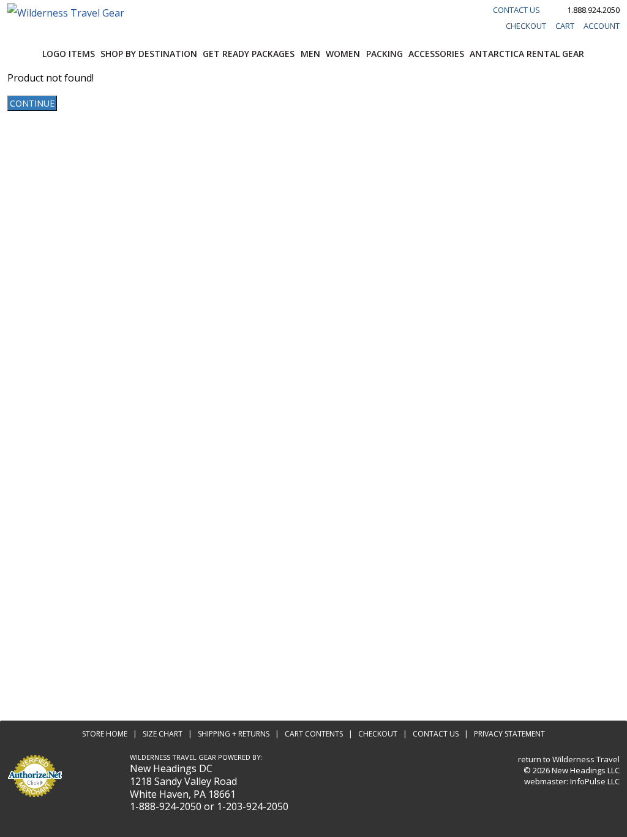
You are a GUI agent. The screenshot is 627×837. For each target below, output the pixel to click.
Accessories (436, 53)
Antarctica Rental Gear (527, 53)
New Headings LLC (586, 770)
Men (310, 53)
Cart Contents (314, 734)
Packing (384, 53)
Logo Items (68, 53)
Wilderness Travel (586, 759)
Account (602, 25)
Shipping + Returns (233, 734)
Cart (564, 25)
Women (343, 53)
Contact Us (516, 9)
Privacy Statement (509, 734)
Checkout (526, 25)
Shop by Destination (148, 53)
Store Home (104, 734)
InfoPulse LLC (595, 781)
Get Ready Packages (249, 53)
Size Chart (162, 734)
